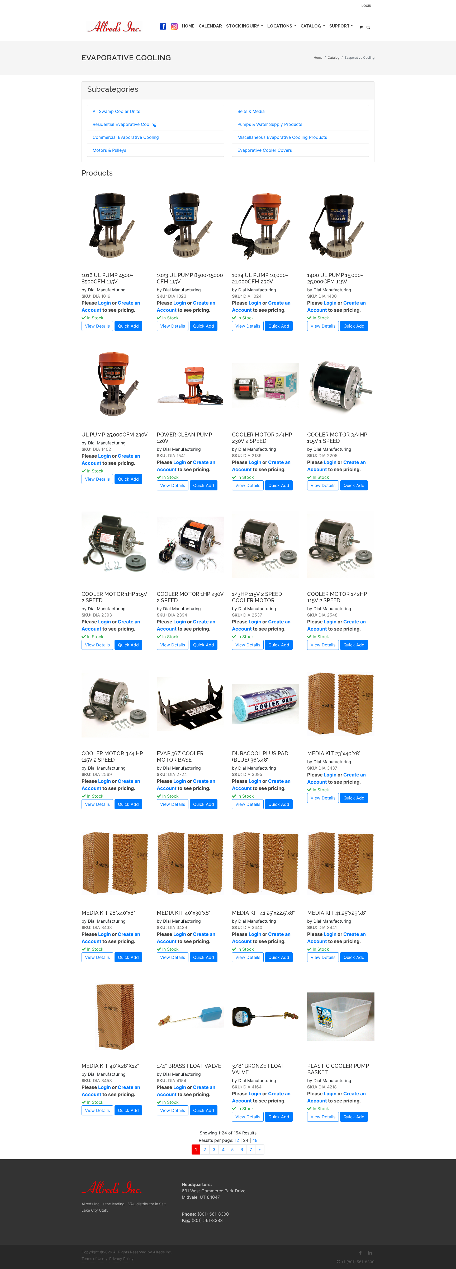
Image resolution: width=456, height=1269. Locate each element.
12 (237, 1140)
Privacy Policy (121, 1258)
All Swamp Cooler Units (116, 111)
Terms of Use (93, 1258)
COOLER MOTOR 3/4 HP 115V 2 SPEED (112, 756)
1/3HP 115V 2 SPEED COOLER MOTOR (257, 597)
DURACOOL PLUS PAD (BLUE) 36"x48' (260, 756)
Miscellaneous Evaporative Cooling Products (282, 137)
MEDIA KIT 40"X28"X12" (110, 1066)
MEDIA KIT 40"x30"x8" (183, 913)
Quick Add (128, 326)
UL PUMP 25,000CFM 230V (115, 434)
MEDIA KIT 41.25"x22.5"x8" (263, 913)
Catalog (333, 57)
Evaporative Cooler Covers (265, 150)
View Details (97, 326)
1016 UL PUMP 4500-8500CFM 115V (107, 278)
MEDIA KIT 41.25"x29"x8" (337, 913)
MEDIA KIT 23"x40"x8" (333, 753)
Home (189, 26)
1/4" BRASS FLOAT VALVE (189, 1066)
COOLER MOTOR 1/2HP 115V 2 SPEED (337, 597)
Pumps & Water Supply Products (270, 124)
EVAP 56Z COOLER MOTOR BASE (180, 756)
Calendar (211, 26)
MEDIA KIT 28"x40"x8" (108, 913)
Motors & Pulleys (109, 150)
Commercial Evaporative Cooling (126, 137)
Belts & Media (251, 111)
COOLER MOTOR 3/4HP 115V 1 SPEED (337, 437)
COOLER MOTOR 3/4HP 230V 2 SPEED (262, 437)
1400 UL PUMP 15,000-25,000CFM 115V (335, 278)
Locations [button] (280, 26)
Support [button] (339, 26)
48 (255, 1140)
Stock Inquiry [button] (243, 26)
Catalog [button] (311, 26)
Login (366, 6)
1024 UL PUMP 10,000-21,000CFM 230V (260, 278)
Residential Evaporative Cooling (124, 124)
